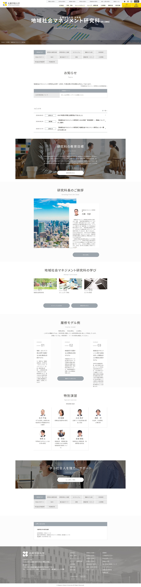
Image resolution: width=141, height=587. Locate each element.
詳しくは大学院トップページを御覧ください (72, 95)
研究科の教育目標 (52, 52)
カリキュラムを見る (56, 305)
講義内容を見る (84, 305)
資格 (76, 57)
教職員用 (105, 572)
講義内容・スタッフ (88, 57)
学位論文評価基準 (40, 61)
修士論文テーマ (64, 57)
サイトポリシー (107, 567)
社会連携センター (108, 558)
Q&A (52, 57)
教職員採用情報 (107, 569)
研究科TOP (40, 52)
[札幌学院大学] (11, 4)
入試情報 (101, 57)
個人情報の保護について (110, 564)
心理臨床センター (108, 555)
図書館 (105, 552)
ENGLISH (83, 576)
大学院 (7, 42)
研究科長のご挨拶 (64, 52)
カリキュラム (76, 52)
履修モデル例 (88, 52)
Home (3, 42)
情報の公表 (106, 561)
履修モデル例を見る (70, 378)
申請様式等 (52, 61)
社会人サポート (40, 57)
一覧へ (105, 110)
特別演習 (101, 52)
